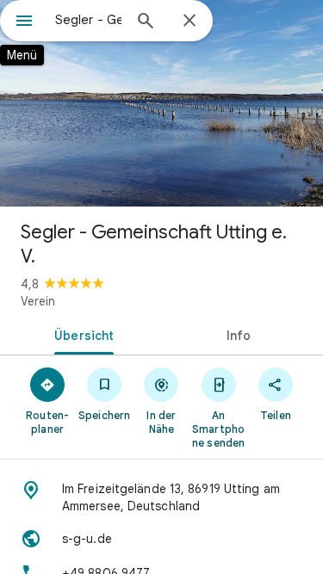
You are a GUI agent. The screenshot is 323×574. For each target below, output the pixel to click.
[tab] (80, 334)
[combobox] (88, 19)
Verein (38, 301)
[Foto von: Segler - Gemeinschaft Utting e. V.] (161, 103)
